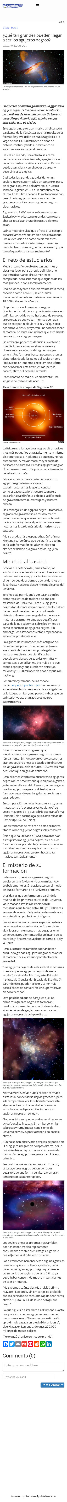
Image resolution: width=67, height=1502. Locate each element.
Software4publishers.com (41, 1496)
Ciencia (6, 28)
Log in (61, 22)
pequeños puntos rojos (25, 685)
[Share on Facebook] (6, 1344)
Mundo (14, 28)
